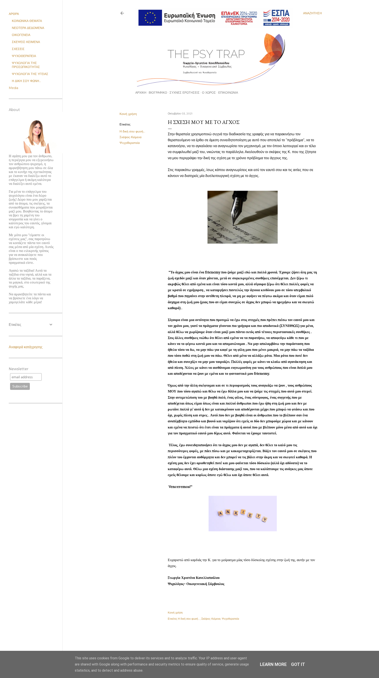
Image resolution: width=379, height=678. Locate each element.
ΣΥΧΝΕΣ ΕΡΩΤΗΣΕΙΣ (185, 93)
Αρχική (140, 93)
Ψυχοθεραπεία (130, 143)
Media (13, 88)
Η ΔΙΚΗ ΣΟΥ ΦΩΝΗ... (26, 81)
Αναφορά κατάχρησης (26, 347)
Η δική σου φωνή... (132, 131)
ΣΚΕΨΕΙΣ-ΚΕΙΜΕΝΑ (26, 42)
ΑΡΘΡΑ (14, 14)
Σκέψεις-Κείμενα (130, 137)
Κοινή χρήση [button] (128, 114)
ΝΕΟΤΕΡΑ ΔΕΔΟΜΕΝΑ (28, 28)
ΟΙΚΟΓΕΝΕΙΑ (21, 35)
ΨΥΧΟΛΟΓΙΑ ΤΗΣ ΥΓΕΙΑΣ (30, 74)
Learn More (273, 664)
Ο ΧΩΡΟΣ (209, 93)
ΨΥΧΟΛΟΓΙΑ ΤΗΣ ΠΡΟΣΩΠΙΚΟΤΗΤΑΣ (26, 65)
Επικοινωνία (228, 93)
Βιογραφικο (158, 93)
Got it (298, 664)
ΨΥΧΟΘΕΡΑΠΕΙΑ (24, 56)
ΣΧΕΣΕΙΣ (18, 49)
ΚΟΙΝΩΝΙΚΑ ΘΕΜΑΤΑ (27, 21)
